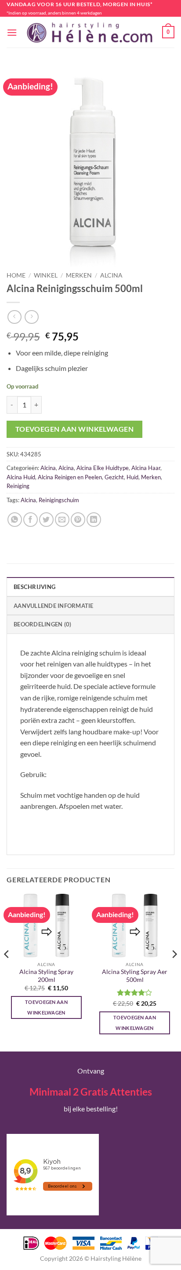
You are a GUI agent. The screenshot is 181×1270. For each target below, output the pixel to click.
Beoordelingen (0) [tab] (42, 624)
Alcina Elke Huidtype (102, 467)
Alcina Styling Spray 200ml (46, 975)
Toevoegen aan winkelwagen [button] (46, 1007)
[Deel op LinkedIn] (94, 519)
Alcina (111, 275)
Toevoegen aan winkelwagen (74, 429)
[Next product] (14, 317)
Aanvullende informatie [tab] (54, 605)
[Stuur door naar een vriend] (62, 519)
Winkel (46, 275)
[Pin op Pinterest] (78, 519)
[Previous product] (31, 317)
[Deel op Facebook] (30, 519)
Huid (132, 477)
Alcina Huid (21, 477)
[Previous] (7, 971)
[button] (12, 32)
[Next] (174, 971)
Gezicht (114, 477)
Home (16, 275)
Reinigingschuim (59, 500)
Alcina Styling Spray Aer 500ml (134, 975)
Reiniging (18, 485)
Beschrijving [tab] (34, 586)
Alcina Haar (145, 467)
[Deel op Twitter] (46, 519)
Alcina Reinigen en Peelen (70, 477)
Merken (79, 275)
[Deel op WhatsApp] (14, 519)
